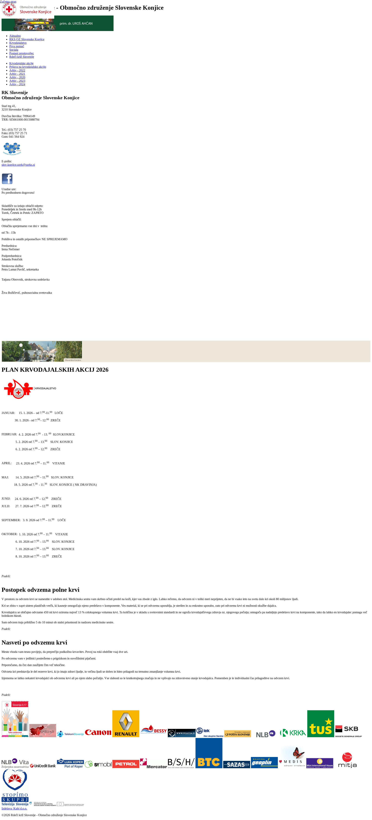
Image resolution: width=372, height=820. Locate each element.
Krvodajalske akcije (21, 63)
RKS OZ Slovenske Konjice (26, 39)
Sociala (13, 49)
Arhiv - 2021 (17, 73)
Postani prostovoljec (21, 53)
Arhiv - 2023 (17, 80)
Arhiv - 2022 (17, 70)
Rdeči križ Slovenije (21, 56)
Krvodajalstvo (18, 42)
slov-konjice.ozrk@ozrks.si (18, 164)
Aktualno (15, 35)
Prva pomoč (16, 46)
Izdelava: (14, 808)
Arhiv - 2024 (17, 84)
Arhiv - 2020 (17, 77)
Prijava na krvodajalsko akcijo (27, 66)
